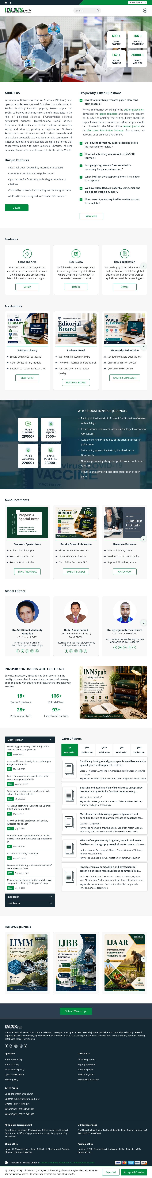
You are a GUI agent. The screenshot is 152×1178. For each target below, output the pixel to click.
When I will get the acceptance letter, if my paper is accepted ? (112, 178)
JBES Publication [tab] (87, 750)
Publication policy (13, 1059)
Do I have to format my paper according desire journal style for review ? (111, 144)
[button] (144, 266)
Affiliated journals (86, 1059)
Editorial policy (12, 1064)
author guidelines (134, 109)
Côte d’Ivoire (110, 884)
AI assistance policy (14, 1069)
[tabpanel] (104, 824)
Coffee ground (98, 801)
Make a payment (86, 1074)
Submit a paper (85, 1069)
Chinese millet (98, 857)
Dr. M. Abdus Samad (76, 630)
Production (134, 857)
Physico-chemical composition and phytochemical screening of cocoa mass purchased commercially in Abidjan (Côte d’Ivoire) (109, 870)
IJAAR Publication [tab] (104, 750)
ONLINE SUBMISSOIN (124, 377)
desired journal (131, 126)
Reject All (111, 1172)
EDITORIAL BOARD (76, 382)
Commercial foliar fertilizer (119, 801)
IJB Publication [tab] (69, 750)
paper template (108, 113)
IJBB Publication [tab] (121, 750)
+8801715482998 (26, 1114)
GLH (119, 778)
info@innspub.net (24, 1093)
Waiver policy (11, 1079)
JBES (10, 784)
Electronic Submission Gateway (105, 130)
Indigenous (127, 778)
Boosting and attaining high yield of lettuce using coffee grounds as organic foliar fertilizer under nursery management (111, 791)
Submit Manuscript (76, 1011)
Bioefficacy (96, 778)
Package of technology (100, 805)
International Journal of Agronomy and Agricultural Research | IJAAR (125, 987)
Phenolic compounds (127, 884)
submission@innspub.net (26, 1098)
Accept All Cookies (134, 1172)
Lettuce (137, 801)
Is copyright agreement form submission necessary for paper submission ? (108, 167)
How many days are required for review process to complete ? (112, 201)
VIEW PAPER (27, 377)
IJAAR (10, 828)
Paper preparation (87, 1064)
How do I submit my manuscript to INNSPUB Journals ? (110, 156)
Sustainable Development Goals (121, 831)
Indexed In (13, 896)
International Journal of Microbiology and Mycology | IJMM (27, 987)
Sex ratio (100, 831)
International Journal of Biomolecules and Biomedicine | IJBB (76, 986)
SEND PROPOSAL (27, 571)
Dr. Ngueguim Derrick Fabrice (124, 630)
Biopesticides (109, 778)
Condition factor (126, 827)
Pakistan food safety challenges (22, 853)
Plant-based (140, 778)
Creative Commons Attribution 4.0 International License (67, 1162)
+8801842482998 (26, 1109)
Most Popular (15, 739)
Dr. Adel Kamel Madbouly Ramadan (27, 631)
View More (94, 216)
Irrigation (123, 857)
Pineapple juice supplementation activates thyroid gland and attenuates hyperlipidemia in (29, 838)
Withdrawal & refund (88, 1079)
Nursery (84, 805)
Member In (13, 903)
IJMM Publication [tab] (139, 750)
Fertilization (112, 857)
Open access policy (14, 1074)
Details (16, 207)
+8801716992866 (20, 1104)
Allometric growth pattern (104, 827)
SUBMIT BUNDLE (76, 571)
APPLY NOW (124, 571)
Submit (137, 2)
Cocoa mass (97, 884)
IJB (9, 754)
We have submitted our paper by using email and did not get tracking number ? (112, 189)
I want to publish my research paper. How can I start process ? (111, 101)
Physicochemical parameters (94, 887)
